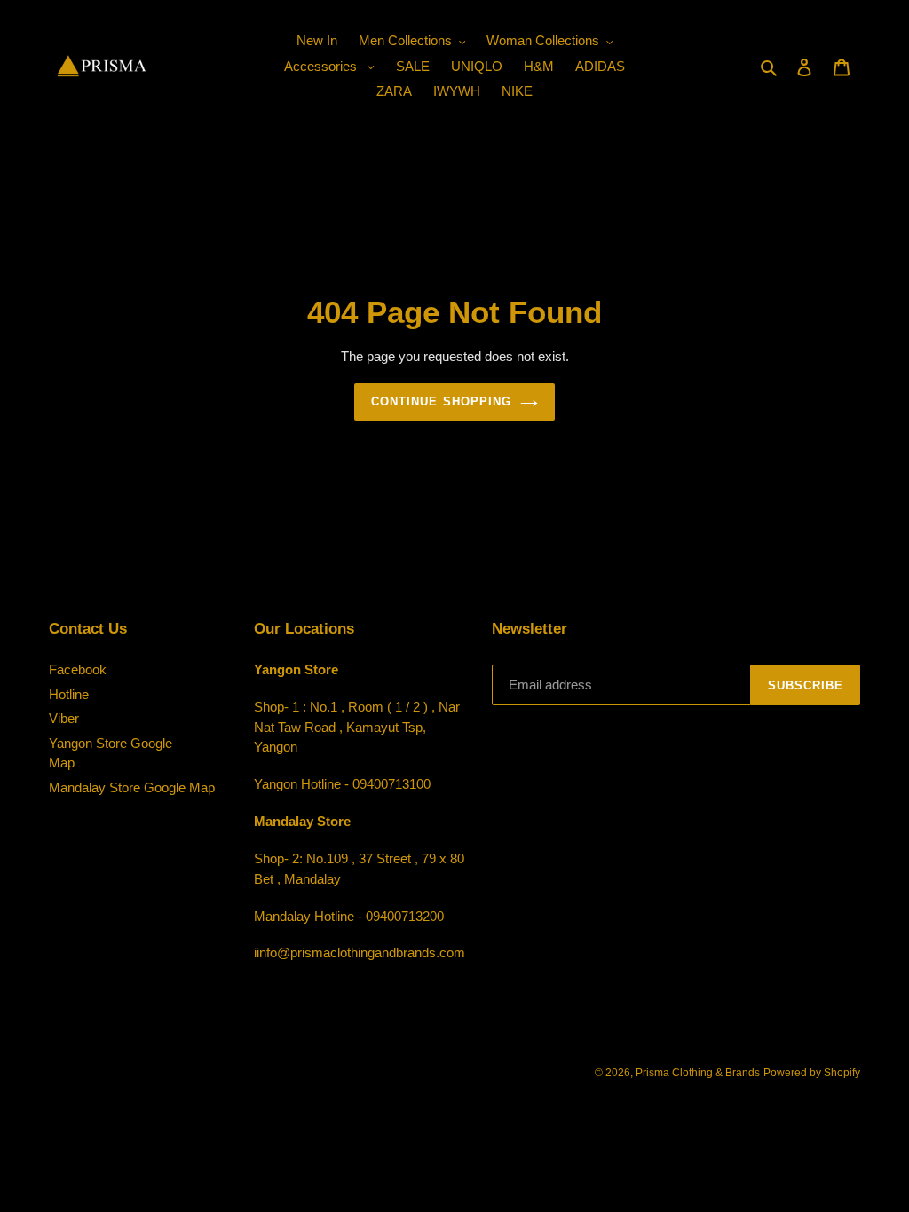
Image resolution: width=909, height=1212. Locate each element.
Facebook (78, 669)
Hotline (69, 694)
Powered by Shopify (811, 1072)
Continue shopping (441, 401)
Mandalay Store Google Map (132, 787)
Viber (64, 718)
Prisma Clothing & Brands (698, 1072)
